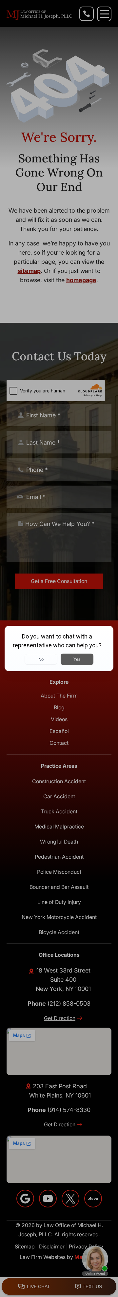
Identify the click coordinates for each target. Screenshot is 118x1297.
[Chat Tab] (59, 648)
